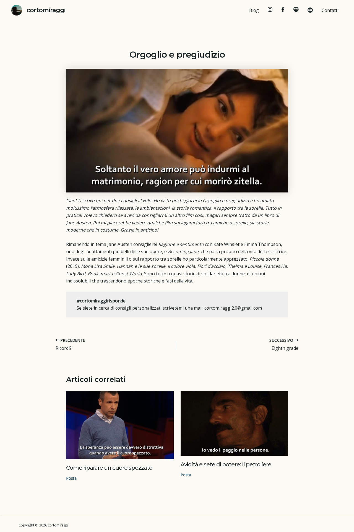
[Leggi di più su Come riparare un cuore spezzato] (120, 425)
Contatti (330, 10)
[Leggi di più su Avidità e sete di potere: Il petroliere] (234, 423)
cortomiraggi (46, 10)
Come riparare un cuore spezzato (109, 467)
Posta (71, 478)
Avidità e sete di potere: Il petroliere (226, 464)
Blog (254, 10)
